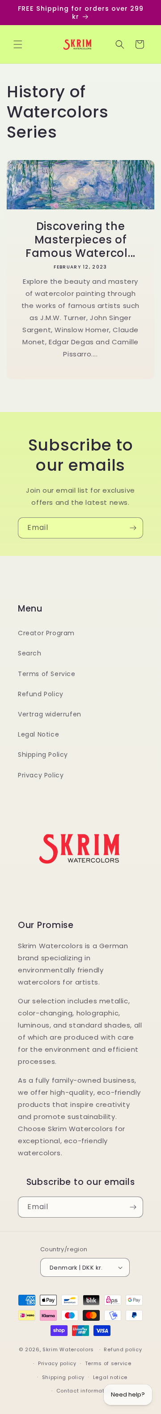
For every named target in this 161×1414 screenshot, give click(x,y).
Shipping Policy (43, 754)
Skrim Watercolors (68, 1349)
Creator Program (46, 633)
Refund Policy (41, 694)
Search (30, 653)
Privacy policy (57, 1363)
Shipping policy (63, 1377)
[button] (18, 44)
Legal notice (110, 1377)
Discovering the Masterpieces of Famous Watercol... (80, 240)
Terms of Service (47, 673)
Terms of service (108, 1363)
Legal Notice (38, 734)
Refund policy (123, 1349)
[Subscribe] (133, 527)
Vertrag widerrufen (49, 714)
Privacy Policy (41, 775)
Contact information (84, 1390)
